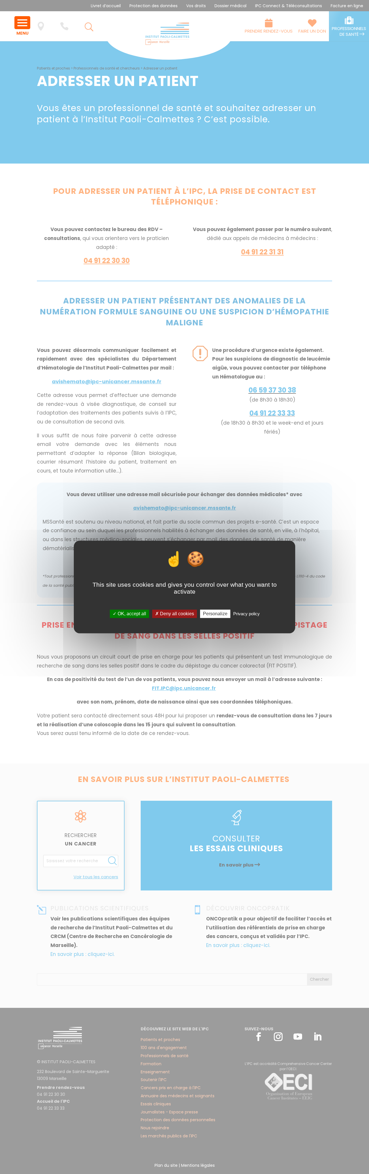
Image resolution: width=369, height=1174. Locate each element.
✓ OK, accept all (129, 613)
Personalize (215, 613)
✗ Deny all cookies (174, 613)
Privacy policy (246, 613)
